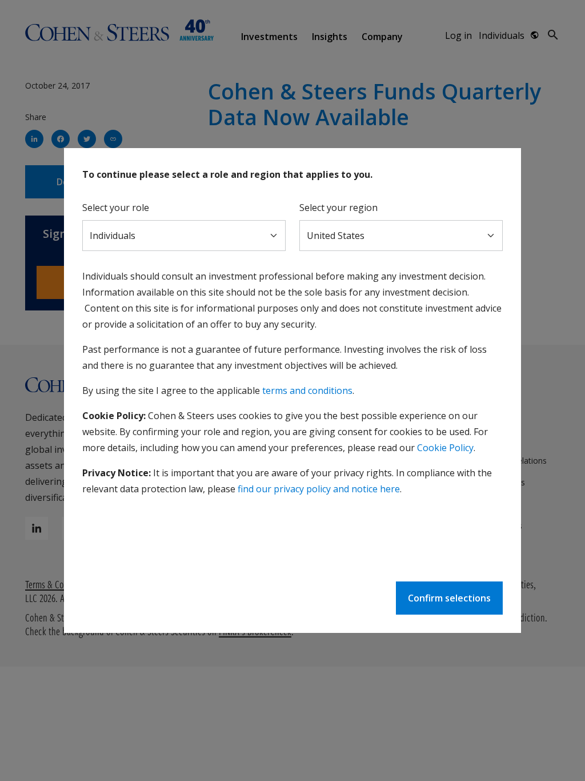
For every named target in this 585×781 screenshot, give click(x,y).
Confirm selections (449, 598)
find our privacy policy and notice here (319, 489)
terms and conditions (307, 390)
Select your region (338, 207)
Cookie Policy (445, 447)
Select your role (115, 207)
